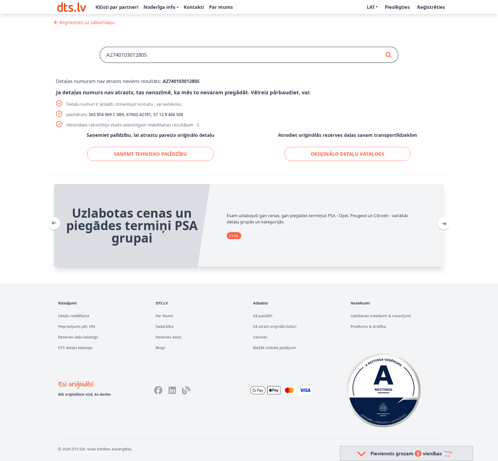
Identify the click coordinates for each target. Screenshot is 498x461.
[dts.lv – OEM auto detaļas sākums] (71, 7)
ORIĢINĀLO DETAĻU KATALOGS (347, 154)
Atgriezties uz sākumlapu (86, 22)
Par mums (221, 7)
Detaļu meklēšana (73, 315)
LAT (371, 7)
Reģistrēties (431, 7)
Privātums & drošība (368, 326)
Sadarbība (165, 326)
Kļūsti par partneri (116, 7)
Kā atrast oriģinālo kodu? (274, 326)
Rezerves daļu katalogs (78, 337)
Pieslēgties (397, 7)
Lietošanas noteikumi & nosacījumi (381, 315)
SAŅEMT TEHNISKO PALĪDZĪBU (150, 154)
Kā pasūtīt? (262, 315)
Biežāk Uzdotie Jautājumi (274, 347)
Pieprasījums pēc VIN (76, 326)
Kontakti (194, 7)
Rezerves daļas (169, 337)
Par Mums (164, 315)
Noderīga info (160, 7)
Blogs (160, 347)
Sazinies (260, 337)
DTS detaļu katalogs (75, 347)
